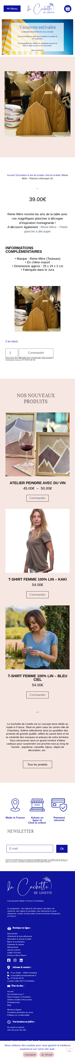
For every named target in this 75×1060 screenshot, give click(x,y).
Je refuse (46, 1054)
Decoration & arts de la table (30, 175)
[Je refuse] (69, 1050)
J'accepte (30, 1054)
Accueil (10, 175)
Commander (36, 352)
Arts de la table (53, 175)
